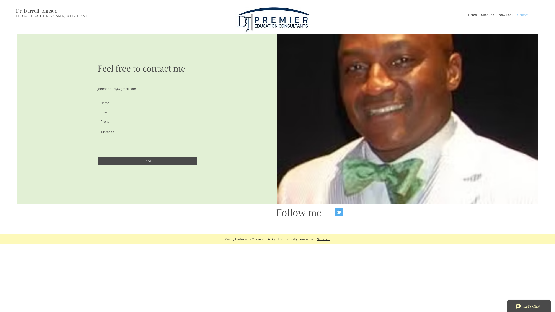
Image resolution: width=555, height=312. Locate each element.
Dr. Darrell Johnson (36, 10)
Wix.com (323, 239)
